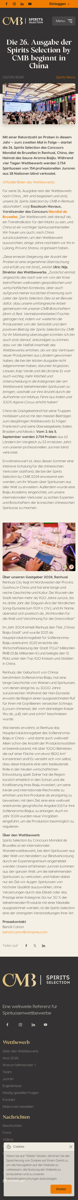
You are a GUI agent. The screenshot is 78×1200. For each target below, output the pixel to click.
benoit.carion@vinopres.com (25, 932)
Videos (8, 1139)
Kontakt (9, 1099)
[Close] (70, 1147)
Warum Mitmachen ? (19, 1065)
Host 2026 (11, 1058)
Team (7, 1072)
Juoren (8, 1079)
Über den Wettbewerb (20, 1051)
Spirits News (65, 77)
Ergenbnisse (12, 1086)
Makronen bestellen (18, 1106)
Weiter (61, 1189)
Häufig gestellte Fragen (21, 1093)
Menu (60, 21)
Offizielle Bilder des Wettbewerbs (29, 182)
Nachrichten (12, 1125)
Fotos (7, 1132)
